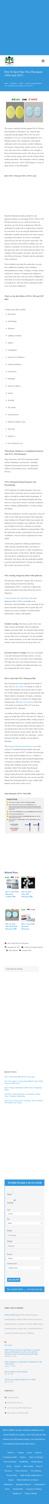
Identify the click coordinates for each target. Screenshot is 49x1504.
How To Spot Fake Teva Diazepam (18, 943)
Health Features (37, 1461)
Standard (10, 1202)
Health (21, 83)
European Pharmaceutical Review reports (23, 746)
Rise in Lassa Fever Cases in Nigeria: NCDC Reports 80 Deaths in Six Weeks (24, 1101)
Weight (9, 1241)
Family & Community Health (33, 83)
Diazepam (17, 137)
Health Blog (13, 83)
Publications (8, 1484)
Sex (8, 1219)
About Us (10, 1452)
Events (29, 1452)
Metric (9, 1194)
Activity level (12, 1263)
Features (23, 1457)
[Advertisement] (24, 26)
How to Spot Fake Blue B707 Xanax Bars (20, 1076)
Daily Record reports (26, 702)
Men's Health (28, 1466)
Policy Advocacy (21, 1470)
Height (9, 1230)
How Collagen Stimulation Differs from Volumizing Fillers (23, 1088)
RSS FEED (8, 1345)
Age (8, 1209)
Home (6, 83)
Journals (17, 1466)
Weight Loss (17, 1493)
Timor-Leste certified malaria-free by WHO (20, 1379)
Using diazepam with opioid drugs (17, 598)
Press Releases (36, 1470)
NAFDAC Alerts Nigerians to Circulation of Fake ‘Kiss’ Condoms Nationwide (22, 1095)
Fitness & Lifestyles (36, 1457)
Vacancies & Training (34, 1489)
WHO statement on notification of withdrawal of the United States (23, 1363)
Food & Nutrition (10, 1461)
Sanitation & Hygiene (23, 1484)
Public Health (13, 950)
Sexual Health (18, 1489)
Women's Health (31, 1493)
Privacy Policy (12, 1475)
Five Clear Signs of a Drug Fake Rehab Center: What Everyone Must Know (24, 1082)
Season (9, 1254)
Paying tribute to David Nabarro (16, 1372)
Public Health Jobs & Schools (27, 1480)
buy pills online (17, 686)
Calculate (13, 1280)
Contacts (21, 1452)
